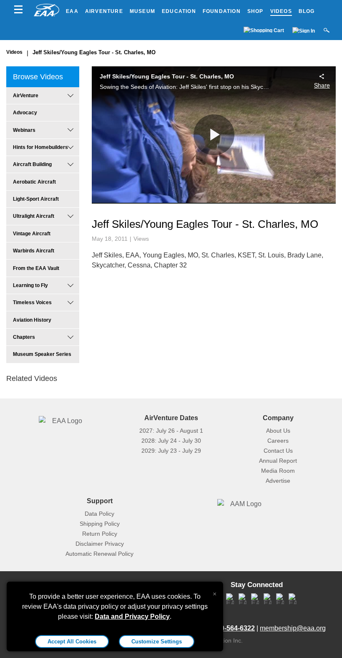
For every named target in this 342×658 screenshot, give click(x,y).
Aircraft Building (32, 164)
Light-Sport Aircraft (36, 199)
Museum (142, 11)
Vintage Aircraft (31, 234)
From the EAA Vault (36, 268)
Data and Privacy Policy (132, 616)
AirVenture (104, 11)
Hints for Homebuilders (40, 147)
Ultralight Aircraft (33, 216)
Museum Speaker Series (42, 354)
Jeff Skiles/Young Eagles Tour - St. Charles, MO (94, 52)
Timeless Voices (32, 302)
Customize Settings (156, 641)
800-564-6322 (234, 628)
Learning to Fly (30, 285)
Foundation (222, 11)
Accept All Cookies (72, 641)
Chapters (24, 337)
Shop (255, 11)
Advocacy (25, 113)
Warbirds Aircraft (33, 251)
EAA (72, 11)
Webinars (24, 130)
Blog (307, 11)
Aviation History (32, 320)
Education (179, 11)
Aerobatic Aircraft (34, 182)
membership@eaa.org (293, 628)
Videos (281, 11)
